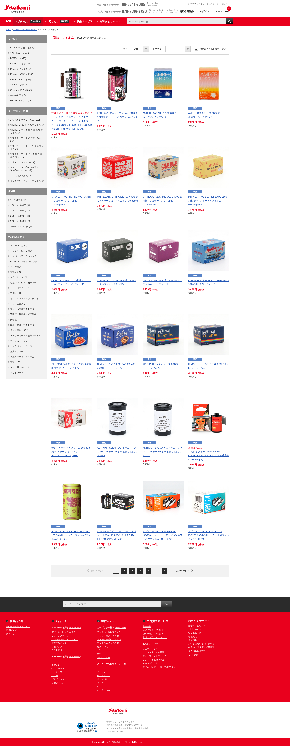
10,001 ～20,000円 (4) (21, 226)
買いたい (29, 21)
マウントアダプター (20, 277)
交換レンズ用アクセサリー (23, 282)
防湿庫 (13, 320)
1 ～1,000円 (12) (18, 200)
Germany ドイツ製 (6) (21, 90)
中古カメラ (108, 621)
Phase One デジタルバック (23, 261)
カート (219, 11)
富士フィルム (57, 682)
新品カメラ (62, 621)
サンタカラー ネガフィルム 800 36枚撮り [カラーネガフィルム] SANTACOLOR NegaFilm (71, 451)
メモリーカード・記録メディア (25, 335)
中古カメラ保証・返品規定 (202, 4)
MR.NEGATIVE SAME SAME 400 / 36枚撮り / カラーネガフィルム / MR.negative (162, 200)
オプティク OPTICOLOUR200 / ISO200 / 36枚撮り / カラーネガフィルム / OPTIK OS (208, 535)
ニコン (54, 661)
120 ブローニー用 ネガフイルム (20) (25, 139)
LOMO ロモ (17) (18, 58)
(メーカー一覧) (75, 657)
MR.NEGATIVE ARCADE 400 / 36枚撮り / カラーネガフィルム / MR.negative (71, 200)
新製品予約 (16, 621)
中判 (99, 650)
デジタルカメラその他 (108, 636)
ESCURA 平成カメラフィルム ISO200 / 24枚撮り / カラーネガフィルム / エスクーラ (117, 117)
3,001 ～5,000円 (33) (20, 216)
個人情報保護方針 (197, 651)
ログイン (204, 11)
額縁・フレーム (18, 351)
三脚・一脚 (15, 293)
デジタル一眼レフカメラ (22, 251)
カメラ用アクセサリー (21, 288)
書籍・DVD (15, 362)
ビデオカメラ (16, 267)
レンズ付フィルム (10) (21, 175)
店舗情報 (192, 640)
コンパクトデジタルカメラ (23, 256)
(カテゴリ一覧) (75, 628)
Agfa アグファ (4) (18, 84)
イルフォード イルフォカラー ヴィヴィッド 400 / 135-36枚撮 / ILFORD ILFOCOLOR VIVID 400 (116, 535)
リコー (54, 675)
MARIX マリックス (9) (21, 100)
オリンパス (56, 672)
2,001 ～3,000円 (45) (20, 210)
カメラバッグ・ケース (21, 346)
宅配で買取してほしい (153, 634)
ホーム (8, 29)
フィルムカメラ (18, 304)
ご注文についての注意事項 (201, 644)
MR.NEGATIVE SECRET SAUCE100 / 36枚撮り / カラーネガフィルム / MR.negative (208, 200)
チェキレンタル (150, 649)
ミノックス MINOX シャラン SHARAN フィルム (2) (24, 169)
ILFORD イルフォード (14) (23, 79)
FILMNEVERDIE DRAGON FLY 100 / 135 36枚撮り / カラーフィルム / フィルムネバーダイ (71, 535)
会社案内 (192, 636)
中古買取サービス (157, 621)
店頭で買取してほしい (153, 630)
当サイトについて (197, 625)
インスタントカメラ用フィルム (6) (27, 181)
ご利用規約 (193, 654)
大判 (99, 654)
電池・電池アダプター (21, 330)
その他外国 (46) (18, 95)
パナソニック (57, 679)
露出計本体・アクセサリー (23, 325)
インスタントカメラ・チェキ (24, 298)
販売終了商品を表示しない (213, 49)
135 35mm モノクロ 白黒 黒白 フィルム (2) (26, 131)
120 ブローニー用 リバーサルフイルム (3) (26, 147)
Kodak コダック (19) (20, 63)
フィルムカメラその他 (108, 643)
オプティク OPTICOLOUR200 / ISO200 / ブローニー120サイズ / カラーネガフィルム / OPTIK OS (162, 535)
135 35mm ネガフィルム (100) (25, 120)
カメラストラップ (19, 341)
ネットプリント (150, 663)
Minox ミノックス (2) (20, 69)
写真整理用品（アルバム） (23, 357)
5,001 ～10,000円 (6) (20, 221)
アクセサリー (12, 634)
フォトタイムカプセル (153, 659)
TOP (8, 21)
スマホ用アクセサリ (20, 367)
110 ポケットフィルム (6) (22, 162)
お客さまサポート (110, 21)
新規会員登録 (187, 11)
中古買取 (147, 626)
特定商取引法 (194, 633)
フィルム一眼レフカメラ (109, 639)
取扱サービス (85, 21)
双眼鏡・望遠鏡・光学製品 (23, 314)
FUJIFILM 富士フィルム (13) (24, 47)
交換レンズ (15, 272)
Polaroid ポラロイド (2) (21, 74)
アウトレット (16, 372)
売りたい (58, 21)
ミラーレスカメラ (19, 245)
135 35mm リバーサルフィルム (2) (27, 125)
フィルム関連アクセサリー (23, 309)
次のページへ (182, 570)
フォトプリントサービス (155, 656)
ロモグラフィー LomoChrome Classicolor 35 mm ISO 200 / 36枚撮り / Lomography (208, 455)
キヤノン (55, 665)
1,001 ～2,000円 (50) (20, 205)
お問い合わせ (226, 4)
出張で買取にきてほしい (155, 637)
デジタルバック (59, 643)
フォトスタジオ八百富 (153, 652)
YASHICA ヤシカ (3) (20, 53)
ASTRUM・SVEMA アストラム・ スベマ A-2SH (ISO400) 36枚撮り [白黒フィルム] (163, 451)
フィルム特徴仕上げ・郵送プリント (160, 667)
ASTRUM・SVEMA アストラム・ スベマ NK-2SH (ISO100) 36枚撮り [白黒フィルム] (117, 451)
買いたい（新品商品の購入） (25, 29)
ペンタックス (57, 668)
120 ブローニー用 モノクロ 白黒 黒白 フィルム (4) (26, 155)
